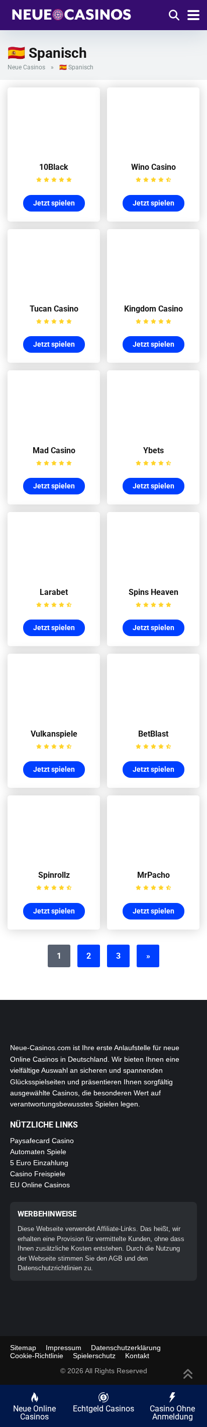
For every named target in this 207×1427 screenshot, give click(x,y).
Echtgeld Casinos (103, 1408)
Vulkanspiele (54, 734)
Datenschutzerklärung (126, 1348)
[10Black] (54, 149)
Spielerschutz (94, 1356)
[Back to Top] (188, 1373)
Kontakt (137, 1356)
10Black (53, 167)
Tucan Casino (54, 309)
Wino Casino (153, 167)
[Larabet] (54, 574)
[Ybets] (153, 433)
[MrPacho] (153, 857)
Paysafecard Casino (42, 1141)
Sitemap (23, 1348)
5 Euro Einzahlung (39, 1163)
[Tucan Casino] (54, 291)
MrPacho (153, 875)
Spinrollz (54, 875)
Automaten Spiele (38, 1152)
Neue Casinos (26, 67)
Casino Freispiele (37, 1174)
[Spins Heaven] (153, 574)
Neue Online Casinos (34, 1412)
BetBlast (153, 734)
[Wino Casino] (153, 149)
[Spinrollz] (54, 857)
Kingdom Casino (153, 309)
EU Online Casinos (40, 1185)
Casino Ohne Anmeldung (172, 1412)
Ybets (153, 450)
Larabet (54, 592)
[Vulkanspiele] (54, 716)
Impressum (63, 1348)
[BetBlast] (153, 716)
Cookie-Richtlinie (36, 1356)
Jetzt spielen (54, 203)
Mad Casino (54, 450)
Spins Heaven (153, 592)
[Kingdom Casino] (153, 291)
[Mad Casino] (54, 433)
